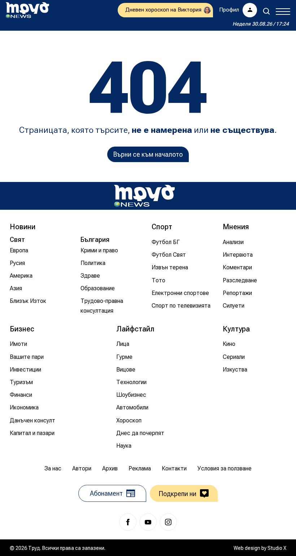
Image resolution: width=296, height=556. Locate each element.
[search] (266, 11)
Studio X (276, 548)
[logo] (27, 10)
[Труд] (144, 196)
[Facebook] (127, 522)
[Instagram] (168, 522)
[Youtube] (148, 522)
